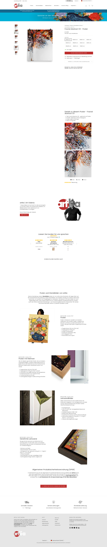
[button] (31, 243)
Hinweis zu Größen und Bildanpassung (79, 61)
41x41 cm (82, 43)
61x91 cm (82, 46)
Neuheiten (56, 5)
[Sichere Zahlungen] (53, 502)
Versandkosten (74, 33)
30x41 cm (89, 39)
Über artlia (24, 1)
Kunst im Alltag (65, 5)
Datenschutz (57, 525)
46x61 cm (75, 46)
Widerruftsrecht (45, 523)
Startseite (67, 25)
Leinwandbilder (39, 5)
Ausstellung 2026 (17, 1)
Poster (31, 5)
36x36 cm (75, 43)
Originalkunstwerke (18, 523)
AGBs (56, 521)
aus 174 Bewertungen (52, 237)
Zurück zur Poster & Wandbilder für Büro (54, 486)
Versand (44, 519)
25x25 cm (75, 39)
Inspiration (73, 5)
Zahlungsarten (45, 525)
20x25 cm (68, 39)
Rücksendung (45, 521)
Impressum (57, 523)
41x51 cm (89, 43)
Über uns (57, 517)
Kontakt (56, 519)
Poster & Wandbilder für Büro (76, 25)
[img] (53, 235)
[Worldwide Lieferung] (80, 502)
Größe (67, 37)
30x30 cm (82, 39)
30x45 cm (68, 43)
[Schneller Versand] (27, 502)
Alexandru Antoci (69, 27)
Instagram (83, 117)
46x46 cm (68, 46)
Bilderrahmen (48, 5)
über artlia (24, 214)
